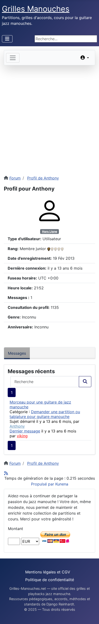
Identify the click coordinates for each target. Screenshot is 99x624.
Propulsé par (43, 484)
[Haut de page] (90, 615)
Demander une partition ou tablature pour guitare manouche (45, 414)
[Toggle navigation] (12, 58)
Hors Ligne (49, 231)
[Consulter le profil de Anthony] (49, 210)
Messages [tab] (17, 353)
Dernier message (25, 431)
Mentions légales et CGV (47, 572)
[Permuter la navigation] (7, 38)
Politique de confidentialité (49, 579)
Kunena (61, 484)
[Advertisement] (49, 117)
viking (22, 435)
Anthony (17, 426)
